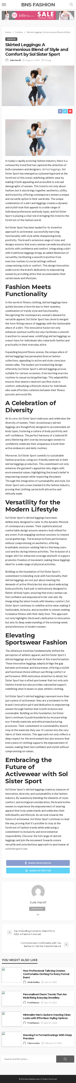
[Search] (71, 4)
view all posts (37, 909)
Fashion (11, 39)
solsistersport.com (16, 848)
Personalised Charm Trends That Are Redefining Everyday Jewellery (45, 996)
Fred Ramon (33, 1002)
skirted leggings (51, 169)
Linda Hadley (33, 982)
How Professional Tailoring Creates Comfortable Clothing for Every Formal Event (46, 974)
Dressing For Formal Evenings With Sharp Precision (47, 1037)
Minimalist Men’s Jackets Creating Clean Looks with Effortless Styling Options (47, 1016)
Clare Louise (33, 1043)
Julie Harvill (15, 60)
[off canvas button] (4, 4)
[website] (38, 915)
